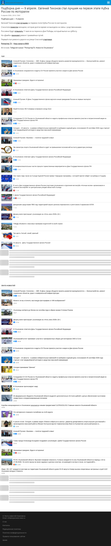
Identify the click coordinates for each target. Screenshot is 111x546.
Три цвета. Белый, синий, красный (25, 233)
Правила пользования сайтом (14, 536)
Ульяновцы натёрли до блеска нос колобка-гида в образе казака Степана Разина (43, 310)
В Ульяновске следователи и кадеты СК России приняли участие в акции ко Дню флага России (48, 71)
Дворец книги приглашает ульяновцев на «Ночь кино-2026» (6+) (36, 214)
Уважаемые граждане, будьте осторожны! (28, 80)
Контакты (6, 525)
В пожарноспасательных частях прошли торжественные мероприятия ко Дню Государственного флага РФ (52, 166)
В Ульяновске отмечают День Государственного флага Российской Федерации (42, 157)
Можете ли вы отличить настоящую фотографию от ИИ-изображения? (39, 300)
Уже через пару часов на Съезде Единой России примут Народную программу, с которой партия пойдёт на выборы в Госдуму (59, 176)
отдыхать (19, 31)
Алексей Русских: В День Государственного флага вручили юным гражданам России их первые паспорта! (52, 99)
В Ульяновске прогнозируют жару (25, 386)
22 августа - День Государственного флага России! (31, 243)
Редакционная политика (12, 529)
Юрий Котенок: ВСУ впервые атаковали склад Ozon (32, 109)
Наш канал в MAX (21, 43)
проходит (15, 35)
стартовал (47, 39)
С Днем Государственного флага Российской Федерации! (34, 195)
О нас (5, 522)
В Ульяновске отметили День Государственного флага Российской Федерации (42, 90)
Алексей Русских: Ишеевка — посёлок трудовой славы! (33, 138)
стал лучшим (22, 23)
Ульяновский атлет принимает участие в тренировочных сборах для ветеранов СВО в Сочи (47, 339)
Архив (5, 540)
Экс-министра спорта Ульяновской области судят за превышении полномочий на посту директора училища (52, 147)
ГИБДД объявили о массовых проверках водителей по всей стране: (38, 224)
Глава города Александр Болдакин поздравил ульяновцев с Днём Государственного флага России (49, 441)
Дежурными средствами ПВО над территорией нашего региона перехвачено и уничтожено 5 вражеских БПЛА (53, 204)
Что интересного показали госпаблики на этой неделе (33, 412)
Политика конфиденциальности (14, 533)
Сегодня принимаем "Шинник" (24, 367)
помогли (14, 27)
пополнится (35, 405)
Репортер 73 (6, 43)
